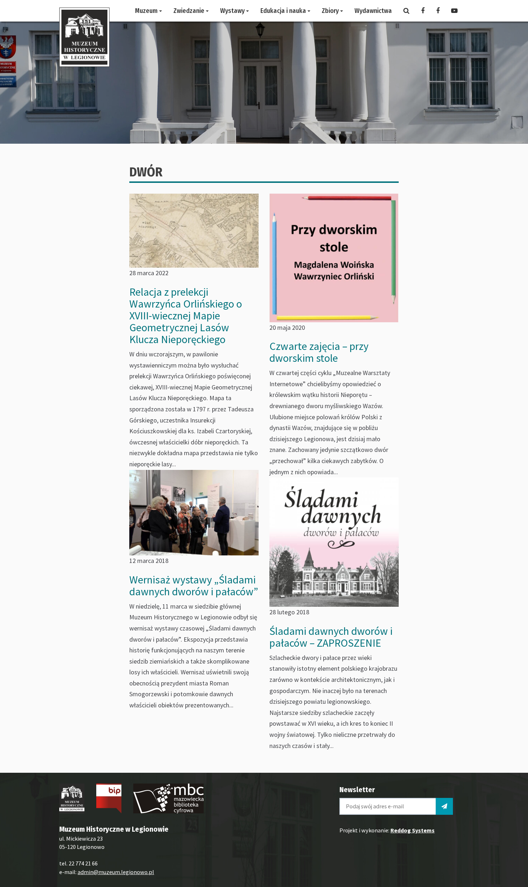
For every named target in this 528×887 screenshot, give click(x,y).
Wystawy (233, 11)
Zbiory (331, 11)
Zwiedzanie (189, 11)
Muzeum (147, 11)
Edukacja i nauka (283, 11)
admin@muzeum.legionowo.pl (116, 872)
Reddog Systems (412, 830)
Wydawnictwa (373, 11)
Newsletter (357, 789)
